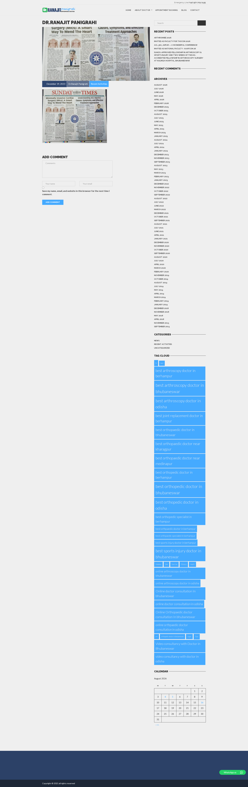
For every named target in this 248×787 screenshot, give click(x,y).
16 (202, 702)
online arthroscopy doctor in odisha (177, 583)
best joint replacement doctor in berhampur (179, 418)
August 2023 (160, 165)
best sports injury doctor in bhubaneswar (178, 553)
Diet (166, 564)
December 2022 (161, 184)
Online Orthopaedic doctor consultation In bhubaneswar (175, 614)
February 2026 (161, 103)
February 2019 (161, 301)
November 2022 (161, 187)
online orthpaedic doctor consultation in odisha (172, 627)
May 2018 (158, 316)
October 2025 (161, 111)
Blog (184, 10)
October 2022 (161, 191)
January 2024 (161, 151)
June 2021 (159, 231)
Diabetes (158, 564)
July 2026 (159, 89)
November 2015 (161, 323)
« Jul (157, 725)
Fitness (184, 564)
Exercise (174, 564)
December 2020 (161, 242)
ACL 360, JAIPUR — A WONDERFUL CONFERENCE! (175, 45)
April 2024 (159, 147)
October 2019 (161, 279)
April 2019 (159, 294)
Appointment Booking (166, 10)
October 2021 (161, 217)
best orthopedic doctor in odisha (177, 505)
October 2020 (161, 250)
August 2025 (160, 114)
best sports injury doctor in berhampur (176, 542)
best (161, 363)
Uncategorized (162, 348)
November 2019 (161, 275)
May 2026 (158, 96)
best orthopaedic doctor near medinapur (178, 461)
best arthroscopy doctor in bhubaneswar (180, 388)
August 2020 (160, 257)
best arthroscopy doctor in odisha (178, 403)
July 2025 (159, 118)
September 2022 (162, 195)
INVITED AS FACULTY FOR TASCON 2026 (172, 41)
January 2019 (161, 304)
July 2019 (158, 286)
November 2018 (161, 312)
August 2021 (160, 224)
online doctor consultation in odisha (179, 604)
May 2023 (158, 169)
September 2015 (162, 326)
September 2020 (162, 253)
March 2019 (160, 297)
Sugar (189, 636)
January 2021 (161, 239)
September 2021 (162, 220)
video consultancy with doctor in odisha (177, 658)
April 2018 (159, 319)
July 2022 (159, 202)
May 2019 (158, 290)
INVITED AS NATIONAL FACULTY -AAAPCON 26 (175, 49)
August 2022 (160, 198)
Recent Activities (163, 344)
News (157, 341)
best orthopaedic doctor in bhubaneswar (175, 432)
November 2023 (161, 158)
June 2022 (159, 206)
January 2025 (161, 136)
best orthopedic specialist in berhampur (174, 519)
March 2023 (160, 173)
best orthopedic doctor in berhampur (174, 474)
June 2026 (159, 92)
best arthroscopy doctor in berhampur (175, 373)
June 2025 (159, 121)
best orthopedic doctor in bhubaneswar (179, 489)
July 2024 (159, 143)
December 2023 (161, 154)
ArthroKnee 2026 (162, 38)
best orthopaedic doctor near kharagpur (178, 446)
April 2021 (159, 235)
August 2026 (160, 85)
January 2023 (161, 180)
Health (192, 564)
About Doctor (142, 10)
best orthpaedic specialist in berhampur (175, 535)
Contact (195, 10)
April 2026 (159, 99)
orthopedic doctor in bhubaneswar (172, 636)
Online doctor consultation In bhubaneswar (176, 593)
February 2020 (161, 272)
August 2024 (160, 140)
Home (128, 10)
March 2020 (160, 268)
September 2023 (162, 162)
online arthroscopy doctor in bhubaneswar (173, 573)
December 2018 (161, 308)
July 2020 (159, 261)
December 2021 (161, 213)
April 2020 (159, 264)
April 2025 (159, 129)
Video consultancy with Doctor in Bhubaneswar (178, 646)
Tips (196, 636)
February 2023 (161, 176)
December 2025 (161, 107)
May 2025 (158, 125)
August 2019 (160, 283)
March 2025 (160, 133)
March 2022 (160, 209)
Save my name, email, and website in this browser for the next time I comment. (76, 193)
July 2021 (158, 228)
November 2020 (161, 246)
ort (157, 636)
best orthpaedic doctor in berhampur (176, 528)
